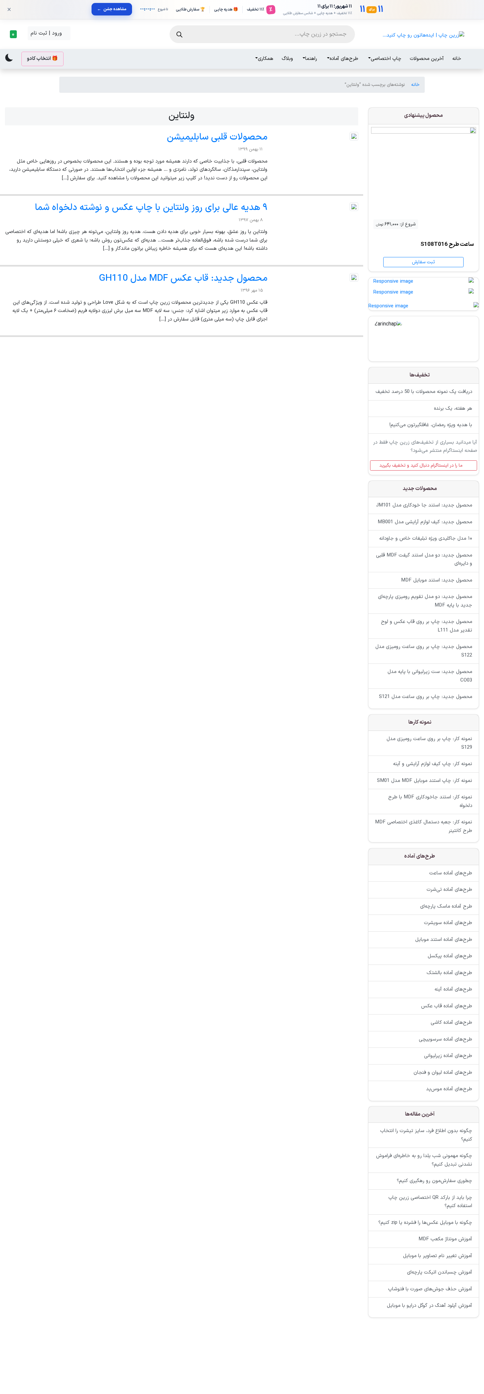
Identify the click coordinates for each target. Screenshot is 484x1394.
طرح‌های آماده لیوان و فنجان (443, 1072)
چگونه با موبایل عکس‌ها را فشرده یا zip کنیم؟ (425, 1222)
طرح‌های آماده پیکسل (450, 956)
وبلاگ (287, 59)
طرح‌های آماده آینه (453, 989)
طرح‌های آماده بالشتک (449, 972)
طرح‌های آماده (344, 59)
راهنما (311, 59)
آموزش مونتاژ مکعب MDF (445, 1239)
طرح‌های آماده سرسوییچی (445, 1039)
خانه (456, 59)
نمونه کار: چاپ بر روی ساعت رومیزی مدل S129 (429, 744)
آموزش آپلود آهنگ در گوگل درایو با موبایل (429, 1306)
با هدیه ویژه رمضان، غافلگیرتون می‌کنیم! (430, 425)
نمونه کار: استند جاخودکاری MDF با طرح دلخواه (430, 802)
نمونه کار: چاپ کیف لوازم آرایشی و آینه (432, 764)
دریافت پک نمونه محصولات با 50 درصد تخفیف (424, 392)
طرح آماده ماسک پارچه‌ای (446, 906)
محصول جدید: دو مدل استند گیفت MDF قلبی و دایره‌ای (424, 560)
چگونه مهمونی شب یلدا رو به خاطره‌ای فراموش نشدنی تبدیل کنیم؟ (424, 1160)
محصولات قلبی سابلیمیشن (217, 137)
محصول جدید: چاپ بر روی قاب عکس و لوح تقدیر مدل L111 (426, 626)
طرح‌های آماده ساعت (450, 873)
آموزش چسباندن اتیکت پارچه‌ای (439, 1273)
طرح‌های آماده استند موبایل (443, 939)
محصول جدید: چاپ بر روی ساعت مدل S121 (425, 697)
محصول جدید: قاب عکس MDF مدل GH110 (183, 278)
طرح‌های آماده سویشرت (448, 923)
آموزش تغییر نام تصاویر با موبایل (437, 1256)
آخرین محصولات (427, 59)
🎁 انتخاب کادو (42, 59)
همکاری (265, 59)
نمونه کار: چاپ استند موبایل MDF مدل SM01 (424, 781)
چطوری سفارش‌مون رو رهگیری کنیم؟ (434, 1181)
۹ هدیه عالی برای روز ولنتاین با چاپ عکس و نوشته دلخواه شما (151, 208)
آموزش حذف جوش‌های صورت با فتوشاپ (430, 1289)
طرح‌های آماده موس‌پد (449, 1089)
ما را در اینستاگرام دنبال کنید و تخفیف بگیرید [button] (421, 465)
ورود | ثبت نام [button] (47, 33)
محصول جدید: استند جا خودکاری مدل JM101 (424, 505)
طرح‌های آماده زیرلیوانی (448, 1056)
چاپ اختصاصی (386, 59)
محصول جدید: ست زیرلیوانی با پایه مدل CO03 (430, 676)
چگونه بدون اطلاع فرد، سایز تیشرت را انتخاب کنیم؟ (426, 1135)
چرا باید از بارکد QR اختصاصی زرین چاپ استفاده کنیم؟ (430, 1202)
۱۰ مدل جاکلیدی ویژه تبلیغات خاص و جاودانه (425, 539)
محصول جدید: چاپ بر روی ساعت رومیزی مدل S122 (423, 651)
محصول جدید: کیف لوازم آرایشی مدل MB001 (425, 522)
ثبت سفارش (423, 262)
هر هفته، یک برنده (453, 408)
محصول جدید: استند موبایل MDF (436, 580)
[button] (15, 34)
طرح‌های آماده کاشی (451, 1022)
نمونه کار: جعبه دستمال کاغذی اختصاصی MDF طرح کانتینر (423, 827)
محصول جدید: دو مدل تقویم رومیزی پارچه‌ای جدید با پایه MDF (425, 601)
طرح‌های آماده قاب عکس (446, 1006)
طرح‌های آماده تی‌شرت (449, 889)
